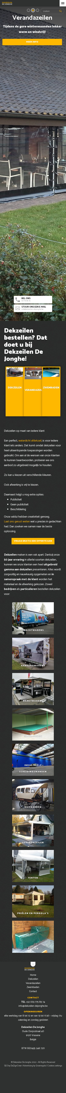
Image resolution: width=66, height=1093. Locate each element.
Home (33, 975)
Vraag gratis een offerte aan (33, 541)
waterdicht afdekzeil (29, 440)
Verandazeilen (33, 983)
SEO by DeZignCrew (12, 1065)
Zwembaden (33, 987)
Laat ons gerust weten (17, 521)
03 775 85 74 (25, 299)
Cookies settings (54, 1065)
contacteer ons (32, 39)
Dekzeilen (33, 979)
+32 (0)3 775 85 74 (33, 1002)
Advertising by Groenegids (34, 1065)
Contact (33, 991)
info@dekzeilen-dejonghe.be (33, 308)
